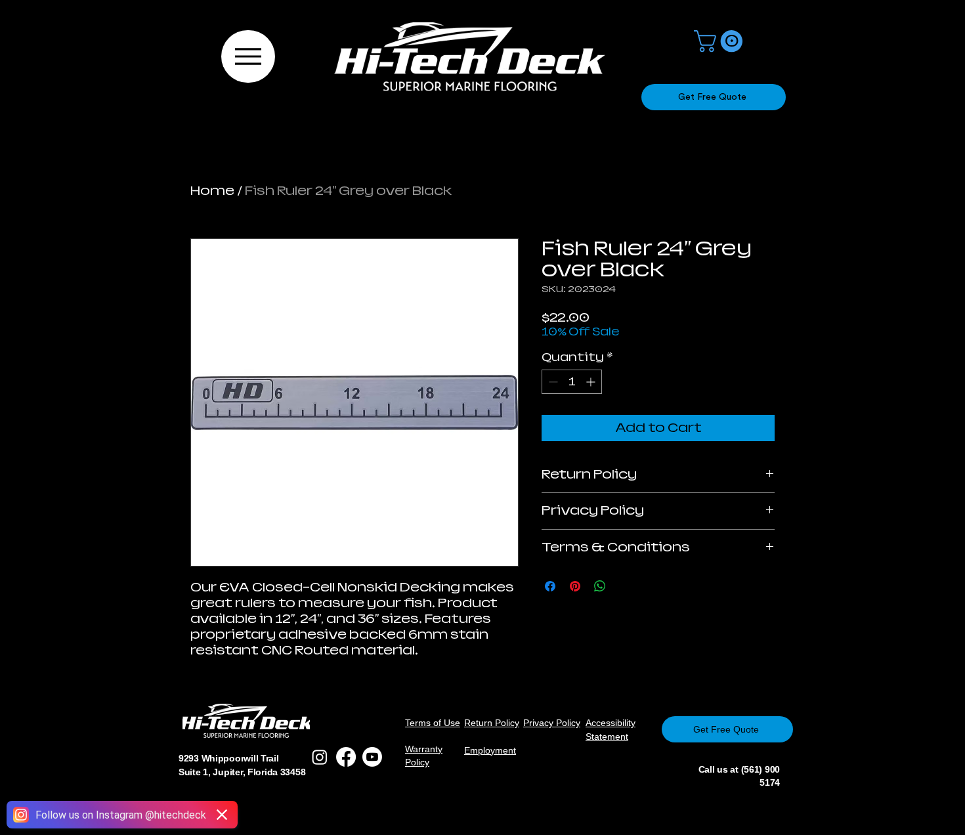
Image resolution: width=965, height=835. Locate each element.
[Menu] (248, 56)
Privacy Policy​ (551, 722)
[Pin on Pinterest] (575, 586)
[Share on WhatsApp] (600, 586)
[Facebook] (346, 757)
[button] (721, 41)
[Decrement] (552, 381)
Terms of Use (432, 722)
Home (212, 191)
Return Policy (491, 722)
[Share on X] (625, 586)
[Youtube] (372, 757)
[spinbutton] (572, 381)
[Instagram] (320, 757)
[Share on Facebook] (550, 586)
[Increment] (592, 381)
